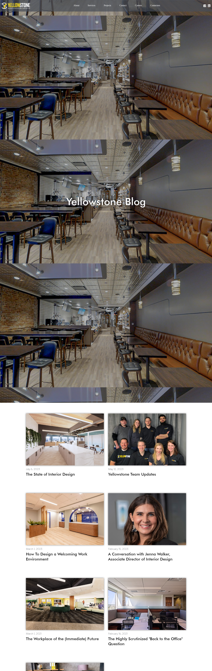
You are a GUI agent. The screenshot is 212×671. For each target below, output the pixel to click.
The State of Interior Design (50, 474)
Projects (107, 5)
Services (91, 5)
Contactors (155, 5)
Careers (138, 5)
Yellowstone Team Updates (132, 474)
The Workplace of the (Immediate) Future (62, 638)
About (76, 5)
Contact (122, 5)
